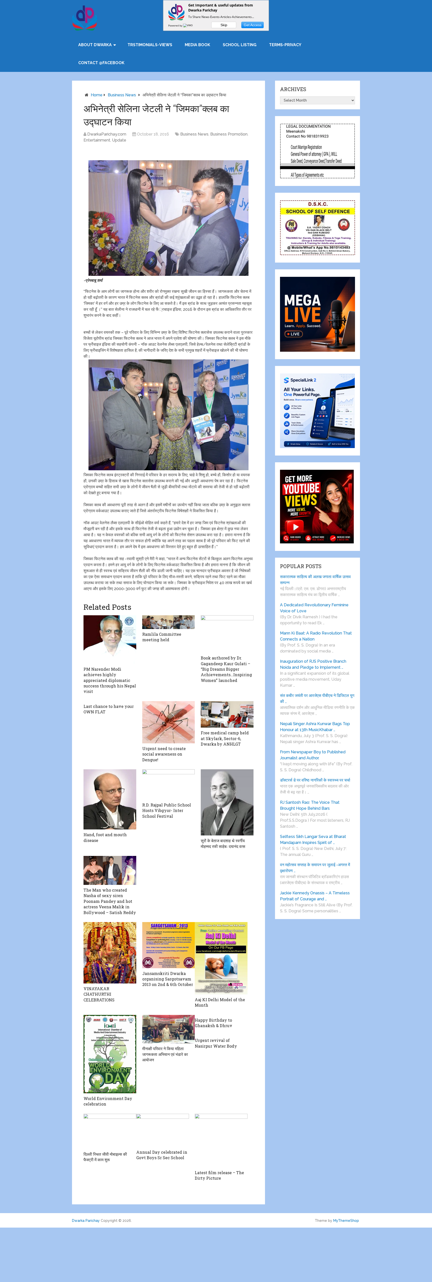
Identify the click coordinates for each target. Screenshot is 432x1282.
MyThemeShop (346, 1221)
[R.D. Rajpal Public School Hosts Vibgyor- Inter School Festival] (168, 784)
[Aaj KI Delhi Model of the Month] (221, 958)
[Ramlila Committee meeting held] (168, 622)
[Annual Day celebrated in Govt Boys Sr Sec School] (162, 1130)
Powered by (175, 25)
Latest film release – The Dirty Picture (219, 1175)
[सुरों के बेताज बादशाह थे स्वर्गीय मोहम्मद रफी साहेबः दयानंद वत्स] (227, 802)
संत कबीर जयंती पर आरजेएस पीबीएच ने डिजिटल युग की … (317, 698)
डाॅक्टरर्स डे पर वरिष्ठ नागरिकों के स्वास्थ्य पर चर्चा (315, 780)
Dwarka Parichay (86, 1221)
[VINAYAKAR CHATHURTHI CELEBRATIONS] (110, 952)
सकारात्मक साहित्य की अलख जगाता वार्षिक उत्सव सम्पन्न (315, 579)
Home (96, 95)
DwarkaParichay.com (106, 134)
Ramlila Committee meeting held (161, 637)
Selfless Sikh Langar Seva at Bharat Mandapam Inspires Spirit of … (313, 839)
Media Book (197, 44)
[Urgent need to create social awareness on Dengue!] (168, 722)
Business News (122, 95)
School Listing (239, 44)
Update (119, 140)
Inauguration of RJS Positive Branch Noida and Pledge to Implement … (313, 664)
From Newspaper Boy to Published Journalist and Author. (313, 755)
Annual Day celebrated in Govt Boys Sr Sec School (161, 1154)
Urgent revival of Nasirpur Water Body (216, 1043)
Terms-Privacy (285, 44)
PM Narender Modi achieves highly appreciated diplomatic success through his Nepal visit (110, 680)
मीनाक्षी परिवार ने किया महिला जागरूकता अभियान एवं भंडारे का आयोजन (165, 1054)
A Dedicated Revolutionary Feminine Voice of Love (314, 608)
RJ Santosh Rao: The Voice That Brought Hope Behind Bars (310, 805)
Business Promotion (229, 134)
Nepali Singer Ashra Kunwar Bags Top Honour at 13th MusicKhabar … (315, 726)
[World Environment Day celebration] (110, 1054)
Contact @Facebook (101, 62)
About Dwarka (95, 44)
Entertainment (97, 140)
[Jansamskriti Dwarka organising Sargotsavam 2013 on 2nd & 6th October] (168, 945)
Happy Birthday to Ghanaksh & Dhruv (213, 1022)
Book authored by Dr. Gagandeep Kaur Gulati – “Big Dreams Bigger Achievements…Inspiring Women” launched (226, 669)
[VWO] (188, 25)
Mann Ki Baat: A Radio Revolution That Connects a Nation (316, 636)
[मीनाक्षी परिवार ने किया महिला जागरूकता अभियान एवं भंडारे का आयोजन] (168, 1029)
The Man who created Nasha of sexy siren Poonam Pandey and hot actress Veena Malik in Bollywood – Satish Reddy (110, 901)
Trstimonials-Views (150, 44)
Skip (223, 25)
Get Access (253, 25)
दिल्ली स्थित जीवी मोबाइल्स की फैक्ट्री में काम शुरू (105, 1156)
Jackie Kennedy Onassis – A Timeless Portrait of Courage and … (315, 896)
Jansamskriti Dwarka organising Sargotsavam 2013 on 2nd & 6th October (167, 979)
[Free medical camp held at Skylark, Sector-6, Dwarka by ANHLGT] (227, 714)
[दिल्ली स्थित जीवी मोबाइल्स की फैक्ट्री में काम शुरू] (110, 1131)
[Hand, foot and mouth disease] (110, 799)
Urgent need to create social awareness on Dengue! (164, 754)
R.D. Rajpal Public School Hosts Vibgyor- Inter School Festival (166, 810)
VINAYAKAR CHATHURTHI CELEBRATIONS (99, 994)
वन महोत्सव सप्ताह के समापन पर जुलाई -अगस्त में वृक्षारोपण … (315, 867)
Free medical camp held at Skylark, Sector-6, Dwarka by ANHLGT (225, 738)
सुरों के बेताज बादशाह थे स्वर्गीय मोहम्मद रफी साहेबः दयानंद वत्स (223, 843)
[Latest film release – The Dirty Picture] (221, 1140)
